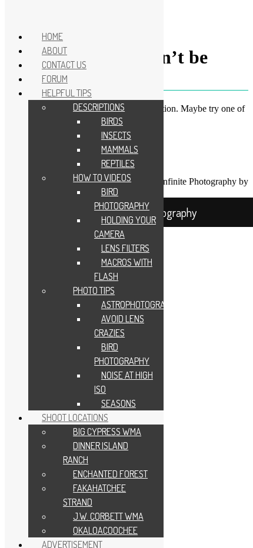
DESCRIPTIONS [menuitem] (99, 107)
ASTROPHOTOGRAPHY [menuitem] (141, 304)
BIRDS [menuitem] (112, 121)
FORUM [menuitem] (55, 79)
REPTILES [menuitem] (118, 163)
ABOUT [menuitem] (54, 50)
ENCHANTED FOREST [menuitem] (110, 474)
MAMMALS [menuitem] (119, 149)
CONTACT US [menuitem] (64, 65)
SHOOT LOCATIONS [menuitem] (75, 417)
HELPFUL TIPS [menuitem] (67, 93)
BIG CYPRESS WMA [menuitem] (107, 431)
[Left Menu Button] (17, 13)
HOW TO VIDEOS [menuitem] (102, 177)
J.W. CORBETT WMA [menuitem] (108, 516)
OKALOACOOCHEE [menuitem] (105, 530)
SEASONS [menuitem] (118, 403)
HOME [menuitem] (52, 36)
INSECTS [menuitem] (116, 135)
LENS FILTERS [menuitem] (125, 248)
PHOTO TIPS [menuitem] (94, 290)
